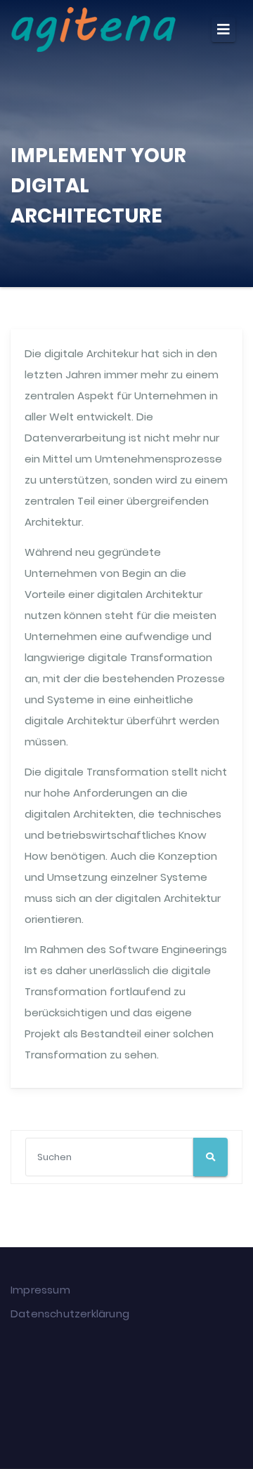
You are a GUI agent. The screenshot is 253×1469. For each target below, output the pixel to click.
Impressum (40, 1289)
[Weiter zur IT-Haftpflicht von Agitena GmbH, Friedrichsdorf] (210, 1401)
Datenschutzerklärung (70, 1313)
